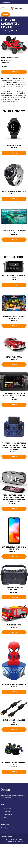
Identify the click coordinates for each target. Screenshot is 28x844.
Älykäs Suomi (7, 808)
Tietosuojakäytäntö (10, 841)
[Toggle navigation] (3, 8)
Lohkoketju (7, 811)
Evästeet (20, 839)
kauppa (5, 14)
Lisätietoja (14, 72)
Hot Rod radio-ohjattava (14, 357)
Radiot (18, 57)
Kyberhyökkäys (8, 814)
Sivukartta (20, 841)
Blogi (5, 817)
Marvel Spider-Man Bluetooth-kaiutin (14, 684)
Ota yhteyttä (13, 839)
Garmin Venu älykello (14, 146)
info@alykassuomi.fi (6, 2)
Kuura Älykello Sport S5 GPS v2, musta (14, 191)
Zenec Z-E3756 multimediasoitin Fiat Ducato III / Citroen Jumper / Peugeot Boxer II (14, 395)
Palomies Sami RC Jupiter (14, 625)
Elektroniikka (12, 57)
